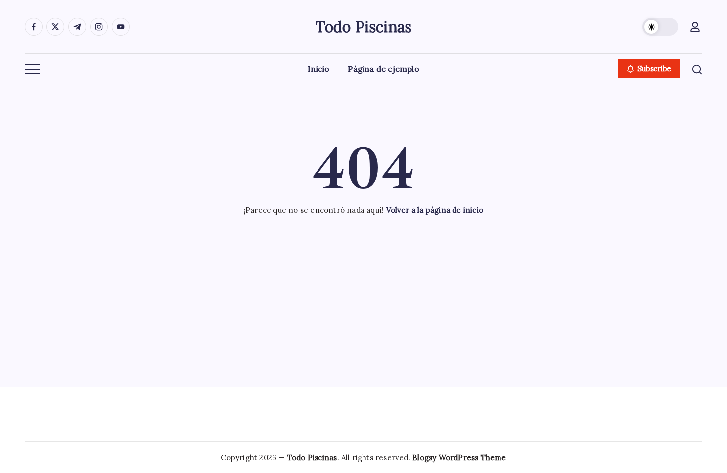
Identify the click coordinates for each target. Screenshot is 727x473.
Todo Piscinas (364, 26)
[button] (660, 27)
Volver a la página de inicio (435, 210)
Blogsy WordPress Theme (459, 457)
